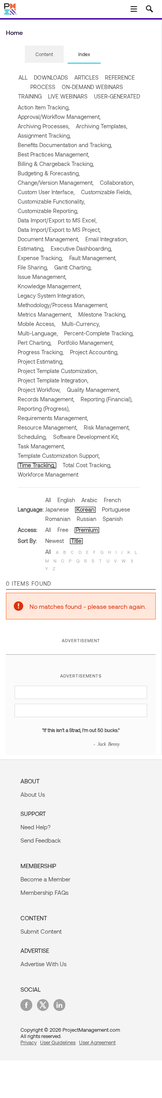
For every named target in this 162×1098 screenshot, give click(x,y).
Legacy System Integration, (51, 295)
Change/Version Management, (56, 182)
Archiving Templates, (101, 126)
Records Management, (46, 399)
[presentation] (44, 54)
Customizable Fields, (106, 192)
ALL (23, 77)
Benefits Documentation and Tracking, (65, 145)
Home (14, 32)
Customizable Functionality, (51, 201)
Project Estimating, (40, 361)
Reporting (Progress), (44, 408)
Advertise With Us (43, 963)
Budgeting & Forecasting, (49, 173)
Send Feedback (40, 840)
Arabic (89, 500)
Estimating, (31, 248)
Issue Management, (42, 276)
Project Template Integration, (53, 380)
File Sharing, (33, 267)
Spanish (113, 518)
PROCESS (42, 87)
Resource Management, (47, 427)
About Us (32, 794)
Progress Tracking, (41, 352)
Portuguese (116, 509)
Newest (54, 540)
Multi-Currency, (81, 323)
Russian (86, 518)
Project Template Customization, (58, 371)
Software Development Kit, (86, 436)
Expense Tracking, (40, 258)
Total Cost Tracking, (87, 465)
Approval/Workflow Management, (59, 116)
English (66, 500)
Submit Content (41, 931)
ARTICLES (86, 77)
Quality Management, (93, 389)
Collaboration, (117, 182)
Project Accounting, (94, 352)
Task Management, (41, 446)
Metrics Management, (45, 314)
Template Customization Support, (59, 455)
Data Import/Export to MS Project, (59, 229)
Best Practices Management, (53, 154)
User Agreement (97, 1042)
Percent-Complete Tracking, (99, 333)
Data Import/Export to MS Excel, (57, 220)
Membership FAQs (44, 892)
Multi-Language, (38, 333)
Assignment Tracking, (44, 135)
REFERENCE (120, 77)
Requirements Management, (53, 418)
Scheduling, (32, 436)
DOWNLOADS (51, 77)
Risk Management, (107, 427)
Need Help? (35, 826)
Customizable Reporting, (48, 211)
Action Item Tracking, (44, 107)
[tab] (44, 55)
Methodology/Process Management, (63, 305)
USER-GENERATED (117, 96)
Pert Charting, (35, 342)
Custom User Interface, (46, 192)
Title (76, 540)
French (112, 500)
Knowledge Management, (49, 286)
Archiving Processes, (44, 126)
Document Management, (48, 239)
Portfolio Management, (86, 342)
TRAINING (30, 96)
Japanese (57, 509)
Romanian (57, 518)
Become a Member (45, 879)
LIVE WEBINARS (68, 96)
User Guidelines (57, 1042)
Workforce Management (48, 474)
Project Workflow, (39, 389)
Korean (85, 509)
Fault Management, (92, 258)
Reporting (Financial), (107, 399)
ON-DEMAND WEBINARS (92, 87)
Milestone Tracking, (102, 314)
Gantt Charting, (73, 267)
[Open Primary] (133, 9)
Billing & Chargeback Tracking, (56, 163)
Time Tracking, (37, 465)
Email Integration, (106, 239)
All (48, 500)
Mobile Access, (36, 323)
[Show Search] (149, 9)
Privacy (28, 1042)
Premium (87, 529)
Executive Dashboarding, (81, 248)
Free (62, 529)
